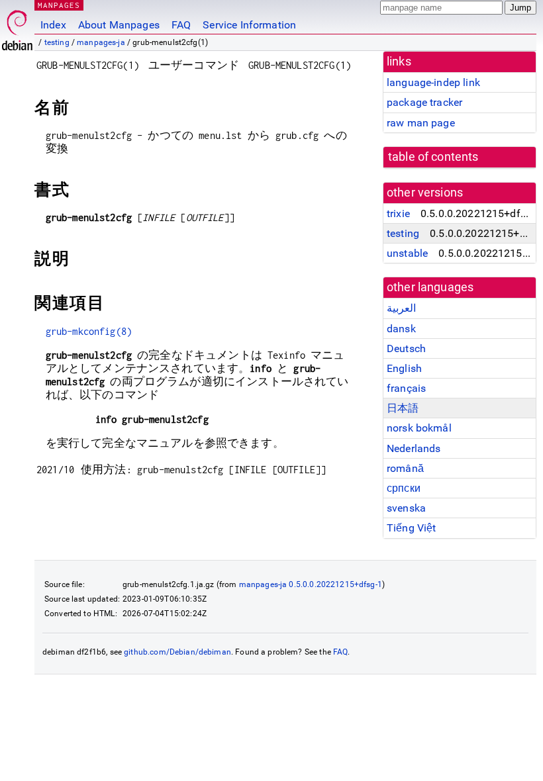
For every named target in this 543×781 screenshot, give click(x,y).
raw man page (421, 122)
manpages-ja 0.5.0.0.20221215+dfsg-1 (310, 584)
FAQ (181, 25)
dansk (401, 328)
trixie (398, 213)
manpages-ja (101, 42)
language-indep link (433, 82)
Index (53, 25)
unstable (407, 253)
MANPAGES (59, 5)
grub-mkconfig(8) (89, 331)
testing (57, 42)
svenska (406, 508)
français (406, 388)
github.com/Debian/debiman (177, 652)
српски (403, 488)
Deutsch (406, 348)
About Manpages (119, 25)
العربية (401, 308)
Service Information (249, 25)
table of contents (433, 156)
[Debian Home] (17, 27)
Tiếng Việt (411, 528)
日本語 (403, 408)
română (405, 468)
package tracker (424, 102)
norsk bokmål (419, 428)
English (404, 368)
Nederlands (414, 448)
